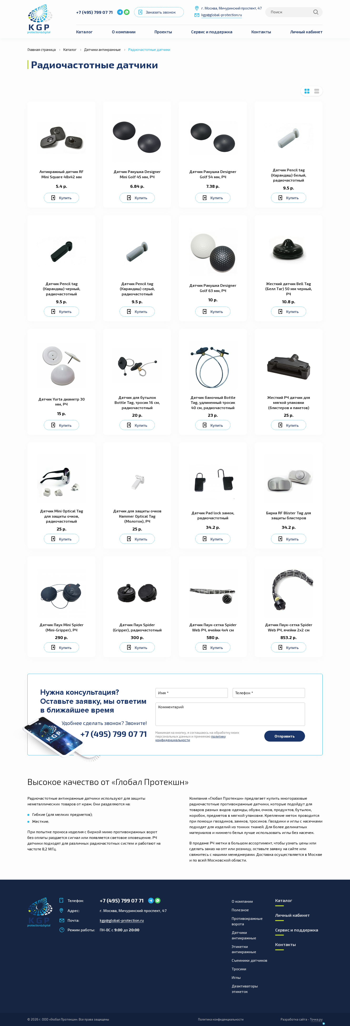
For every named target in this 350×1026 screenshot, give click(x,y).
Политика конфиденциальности (221, 1019)
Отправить (285, 736)
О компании (123, 31)
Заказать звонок (161, 12)
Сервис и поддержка (211, 31)
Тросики (239, 969)
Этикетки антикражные (244, 949)
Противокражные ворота (247, 921)
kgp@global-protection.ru (221, 15)
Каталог (84, 31)
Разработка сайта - (302, 1019)
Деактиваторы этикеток (245, 989)
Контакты (261, 31)
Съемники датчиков (249, 960)
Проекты (163, 31)
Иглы (236, 977)
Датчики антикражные (244, 935)
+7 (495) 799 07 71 (94, 12)
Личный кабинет (306, 31)
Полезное (240, 909)
